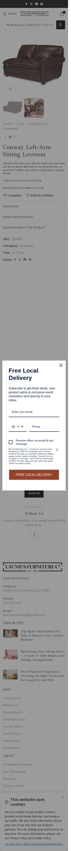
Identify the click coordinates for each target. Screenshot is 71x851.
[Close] (61, 365)
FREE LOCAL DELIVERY (34, 474)
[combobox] (17, 427)
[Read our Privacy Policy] (57, 449)
